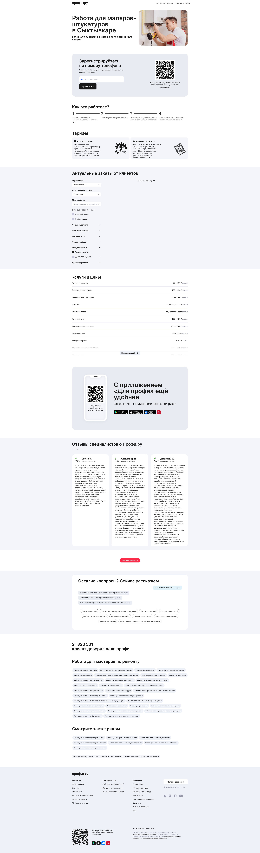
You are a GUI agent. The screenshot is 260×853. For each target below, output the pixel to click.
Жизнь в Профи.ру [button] (140, 806)
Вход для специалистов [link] (112, 788)
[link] (121, 412)
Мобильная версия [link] (80, 803)
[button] (86, 225)
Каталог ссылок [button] (78, 799)
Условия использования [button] (82, 795)
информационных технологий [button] (144, 834)
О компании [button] (138, 784)
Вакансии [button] (137, 803)
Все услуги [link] (76, 788)
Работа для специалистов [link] (113, 791)
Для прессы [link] (138, 795)
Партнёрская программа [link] (143, 799)
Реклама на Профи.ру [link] (142, 791)
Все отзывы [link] (77, 791)
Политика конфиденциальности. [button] (155, 838)
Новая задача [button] (78, 784)
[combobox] (86, 204)
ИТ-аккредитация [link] (140, 788)
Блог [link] (135, 810)
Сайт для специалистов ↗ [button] (114, 784)
